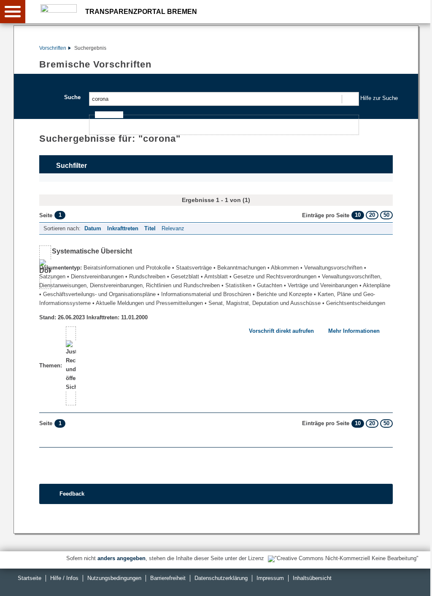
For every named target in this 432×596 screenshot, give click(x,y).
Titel (150, 228)
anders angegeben (121, 558)
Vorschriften (52, 48)
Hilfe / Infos (64, 578)
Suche (72, 97)
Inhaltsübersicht (312, 578)
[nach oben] (419, 583)
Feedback (71, 494)
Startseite (29, 578)
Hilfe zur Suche (379, 98)
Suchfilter (71, 165)
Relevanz (173, 228)
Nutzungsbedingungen (114, 578)
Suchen (350, 99)
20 (372, 215)
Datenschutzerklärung (221, 578)
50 (386, 215)
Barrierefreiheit (168, 578)
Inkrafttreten (122, 228)
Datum (92, 228)
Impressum (270, 578)
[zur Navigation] (12, 11)
